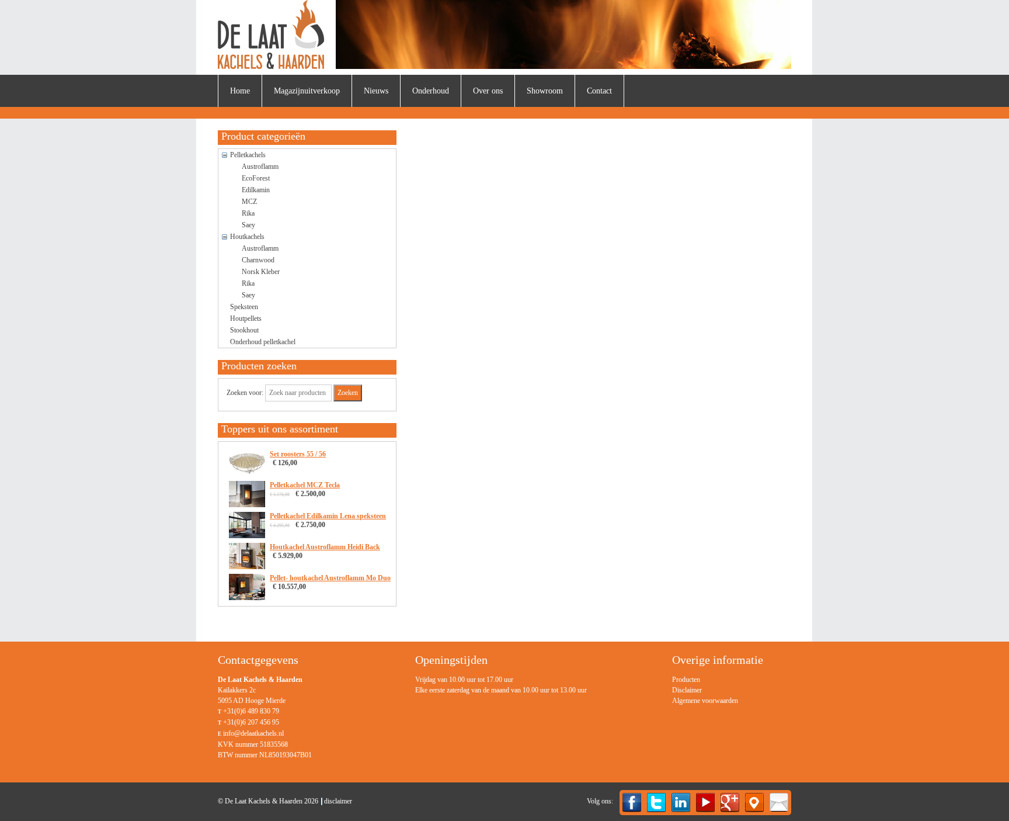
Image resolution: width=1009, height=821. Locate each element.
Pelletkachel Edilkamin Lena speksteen (328, 516)
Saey (248, 225)
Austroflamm (260, 166)
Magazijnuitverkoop (307, 90)
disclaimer (338, 801)
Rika (248, 213)
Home (240, 90)
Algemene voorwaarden (705, 701)
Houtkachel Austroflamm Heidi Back (325, 547)
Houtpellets (246, 318)
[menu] (705, 690)
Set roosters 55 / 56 (298, 454)
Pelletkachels (248, 155)
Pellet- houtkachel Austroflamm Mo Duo (330, 578)
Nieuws (376, 90)
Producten (686, 679)
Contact (599, 90)
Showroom (545, 90)
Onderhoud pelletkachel (262, 342)
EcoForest (256, 178)
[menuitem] (240, 91)
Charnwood (258, 260)
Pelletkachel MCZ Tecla (305, 485)
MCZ (249, 202)
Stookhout (244, 330)
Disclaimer (687, 690)
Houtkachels (247, 237)
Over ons (488, 90)
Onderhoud (430, 90)
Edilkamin (256, 190)
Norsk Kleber (261, 272)
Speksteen (244, 307)
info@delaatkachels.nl (253, 733)
